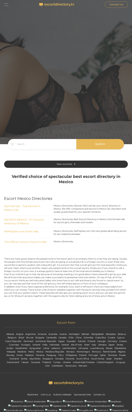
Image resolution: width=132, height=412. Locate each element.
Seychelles (34, 358)
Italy (94, 345)
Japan (111, 345)
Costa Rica (100, 337)
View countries (64, 164)
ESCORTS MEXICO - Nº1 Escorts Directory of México (24, 221)
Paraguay (51, 355)
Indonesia (54, 345)
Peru (61, 355)
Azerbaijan (74, 334)
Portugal (93, 355)
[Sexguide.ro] (54, 401)
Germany (112, 341)
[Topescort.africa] (119, 410)
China (78, 337)
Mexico (39, 352)
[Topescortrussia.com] (20, 406)
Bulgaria (39, 337)
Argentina (30, 334)
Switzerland (13, 362)
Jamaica (102, 345)
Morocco (96, 352)
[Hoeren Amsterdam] (96, 401)
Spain (109, 358)
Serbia (24, 358)
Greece (123, 341)
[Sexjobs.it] (118, 406)
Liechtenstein (69, 348)
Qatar (103, 355)
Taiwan (25, 362)
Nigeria (121, 352)
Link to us (46, 394)
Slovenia (70, 358)
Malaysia (11, 352)
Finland (91, 341)
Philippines (71, 355)
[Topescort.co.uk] (77, 406)
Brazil (21, 337)
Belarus (122, 334)
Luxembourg (97, 348)
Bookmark (32, 394)
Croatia (111, 337)
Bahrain (85, 334)
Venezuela (70, 366)
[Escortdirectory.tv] (73, 401)
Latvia (46, 348)
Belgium (12, 337)
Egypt (61, 341)
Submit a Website (62, 394)
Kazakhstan (21, 348)
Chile (71, 337)
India (44, 345)
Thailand (46, 362)
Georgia (101, 341)
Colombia (88, 337)
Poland (82, 355)
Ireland (65, 345)
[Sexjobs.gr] (51, 410)
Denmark (28, 341)
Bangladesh (98, 334)
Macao (109, 348)
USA (47, 366)
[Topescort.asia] (67, 410)
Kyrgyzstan (35, 348)
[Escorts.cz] (17, 401)
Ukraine (67, 362)
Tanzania (35, 362)
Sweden (118, 358)
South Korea (97, 358)
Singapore (48, 358)
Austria (63, 334)
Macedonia (120, 348)
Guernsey (14, 345)
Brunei (29, 337)
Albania (10, 334)
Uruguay (120, 362)
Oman (19, 355)
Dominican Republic (45, 341)
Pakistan (29, 355)
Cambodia (51, 337)
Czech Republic (13, 341)
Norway (10, 355)
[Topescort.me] (58, 406)
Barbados (111, 334)
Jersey (120, 345)
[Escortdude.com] (13, 410)
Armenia (42, 334)
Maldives (21, 352)
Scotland (14, 358)
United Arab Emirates (84, 362)
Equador (71, 341)
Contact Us (116, 4)
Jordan (9, 348)
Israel (87, 345)
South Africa (82, 358)
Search (100, 144)
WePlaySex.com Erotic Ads (21, 231)
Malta (31, 352)
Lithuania (83, 348)
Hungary (25, 345)
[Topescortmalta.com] (99, 406)
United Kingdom (105, 362)
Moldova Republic (55, 352)
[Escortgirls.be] (41, 406)
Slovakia (59, 358)
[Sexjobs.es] (114, 401)
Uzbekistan (57, 366)
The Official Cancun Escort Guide (25, 241)
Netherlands (109, 352)
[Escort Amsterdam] (35, 401)
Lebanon (55, 348)
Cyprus (120, 337)
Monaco (70, 352)
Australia (52, 334)
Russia (122, 355)
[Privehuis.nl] (101, 410)
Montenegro (83, 352)
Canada (62, 337)
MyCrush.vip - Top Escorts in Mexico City (22, 208)
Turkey (57, 362)
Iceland (36, 345)
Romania (112, 355)
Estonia (81, 341)
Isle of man (76, 345)
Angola (19, 334)
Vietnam (82, 366)
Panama (40, 355)
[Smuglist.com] (85, 410)
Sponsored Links (82, 394)
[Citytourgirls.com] (34, 410)
